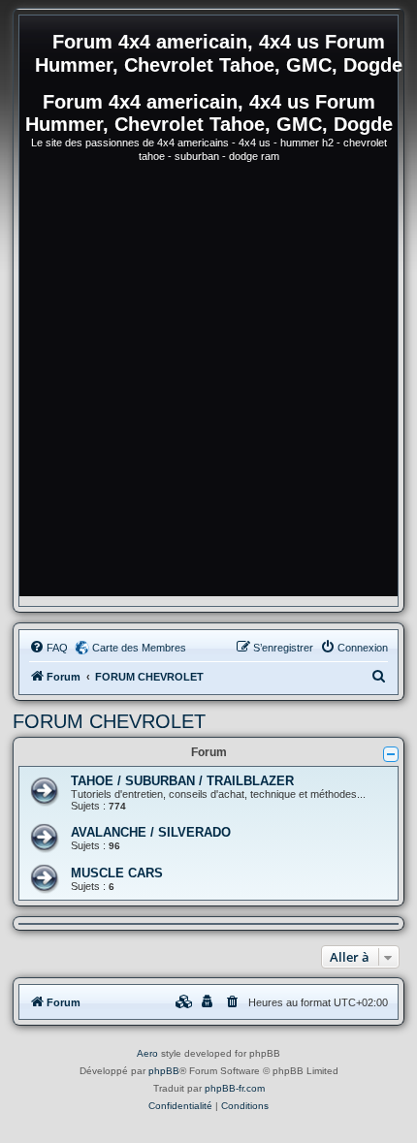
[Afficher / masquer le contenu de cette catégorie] (391, 754)
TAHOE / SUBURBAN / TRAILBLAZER (182, 781)
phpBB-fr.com (235, 1088)
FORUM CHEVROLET (109, 721)
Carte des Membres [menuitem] (139, 647)
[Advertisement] (208, 387)
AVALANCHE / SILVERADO (151, 832)
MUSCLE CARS (117, 873)
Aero (147, 1053)
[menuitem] (48, 647)
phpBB (163, 1070)
